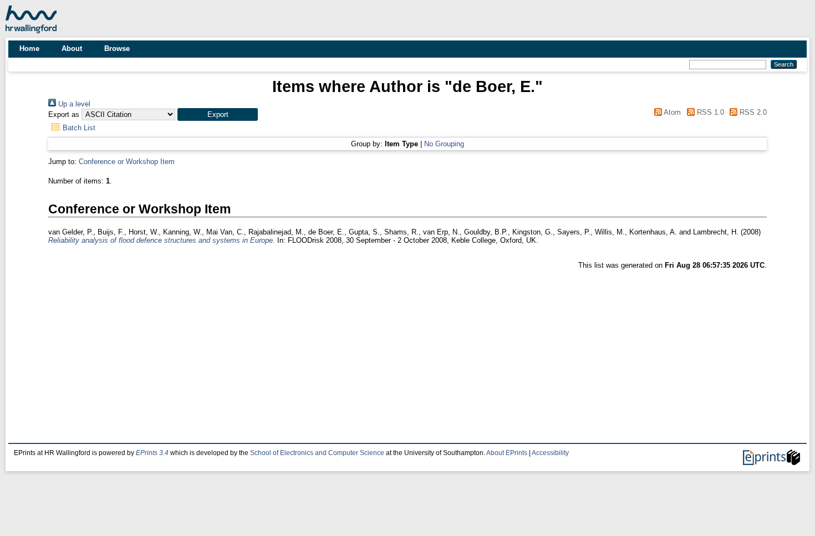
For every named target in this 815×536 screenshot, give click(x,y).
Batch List (77, 128)
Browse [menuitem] (117, 48)
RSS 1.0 (709, 112)
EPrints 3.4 (152, 453)
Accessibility (550, 453)
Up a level (73, 104)
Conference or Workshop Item (127, 161)
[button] (217, 114)
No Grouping (444, 144)
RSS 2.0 (752, 112)
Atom (671, 112)
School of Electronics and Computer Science (317, 453)
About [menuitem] (72, 48)
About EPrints (506, 453)
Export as (63, 114)
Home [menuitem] (29, 48)
